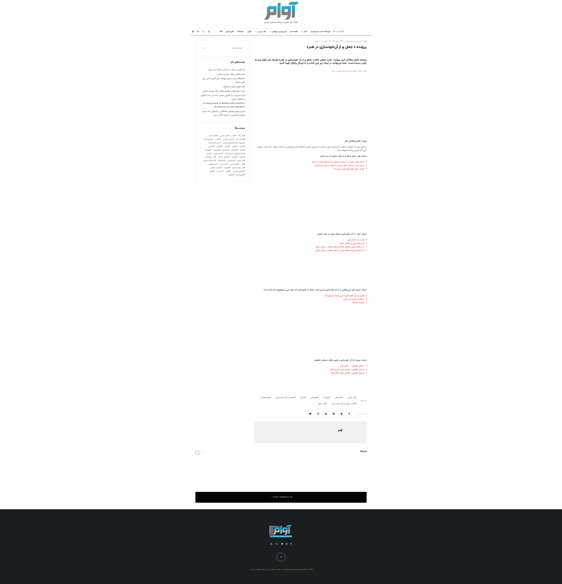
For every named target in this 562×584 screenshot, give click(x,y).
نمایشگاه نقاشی (209, 160)
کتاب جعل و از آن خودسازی (343, 403)
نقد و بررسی (261, 31)
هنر (242, 164)
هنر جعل (322, 403)
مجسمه (225, 150)
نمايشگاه (240, 31)
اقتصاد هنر (294, 31)
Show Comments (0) (282, 497)
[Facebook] (291, 544)
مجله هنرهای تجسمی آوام (234, 153)
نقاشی (241, 157)
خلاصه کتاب (207, 139)
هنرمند (226, 167)
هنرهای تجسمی (238, 171)
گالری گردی (230, 31)
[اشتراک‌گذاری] (349, 414)
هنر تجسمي (234, 164)
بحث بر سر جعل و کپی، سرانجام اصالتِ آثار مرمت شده (335, 462)
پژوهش (313, 397)
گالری (249, 31)
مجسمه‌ (207, 150)
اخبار (305, 31)
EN (221, 31)
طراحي (241, 146)
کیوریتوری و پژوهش (279, 31)
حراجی (217, 139)
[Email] (318, 414)
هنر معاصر (213, 164)
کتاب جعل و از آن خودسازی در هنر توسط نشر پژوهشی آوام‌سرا (243, 475)
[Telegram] (282, 544)
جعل (302, 397)
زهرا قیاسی (265, 397)
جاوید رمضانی (228, 139)
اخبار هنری (224, 135)
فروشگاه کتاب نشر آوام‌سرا (320, 31)
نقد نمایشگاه (210, 157)
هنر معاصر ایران (238, 167)
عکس (242, 150)
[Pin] (334, 414)
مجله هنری (218, 153)
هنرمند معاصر (215, 167)
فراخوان (234, 150)
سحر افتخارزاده (214, 143)
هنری (227, 171)
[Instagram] (209, 31)
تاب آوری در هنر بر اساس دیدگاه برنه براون (226, 69)
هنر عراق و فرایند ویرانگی (234, 86)
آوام (365, 41)
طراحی (234, 146)
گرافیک (230, 175)
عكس (227, 146)
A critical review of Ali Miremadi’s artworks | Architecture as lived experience (224, 105)
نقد (219, 157)
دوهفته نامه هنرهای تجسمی (233, 143)
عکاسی (219, 146)
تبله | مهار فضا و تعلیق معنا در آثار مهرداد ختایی (224, 91)
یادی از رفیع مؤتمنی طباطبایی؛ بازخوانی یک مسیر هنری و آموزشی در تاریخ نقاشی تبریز (223, 113)
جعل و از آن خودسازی (285, 397)
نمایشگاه (221, 160)
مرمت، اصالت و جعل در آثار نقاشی (253, 462)
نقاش (208, 153)
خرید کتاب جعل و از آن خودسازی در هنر (349, 71)
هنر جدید (223, 164)
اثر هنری (351, 397)
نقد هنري (240, 160)
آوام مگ (241, 135)
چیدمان (219, 171)
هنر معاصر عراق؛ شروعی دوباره (231, 74)
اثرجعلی (338, 397)
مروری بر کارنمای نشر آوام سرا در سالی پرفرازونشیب (336, 475)
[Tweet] (342, 414)
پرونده (326, 397)
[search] (203, 48)
